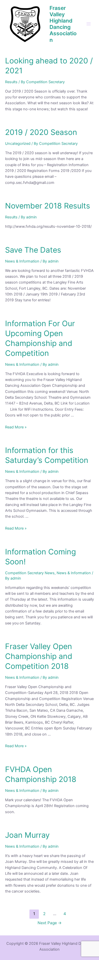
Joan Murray (27, 835)
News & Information (22, 261)
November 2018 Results (47, 205)
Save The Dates (33, 249)
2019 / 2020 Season (41, 132)
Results (11, 82)
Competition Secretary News (30, 573)
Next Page (50, 922)
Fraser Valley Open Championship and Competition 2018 (38, 656)
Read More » (16, 427)
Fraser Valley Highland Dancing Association (63, 24)
